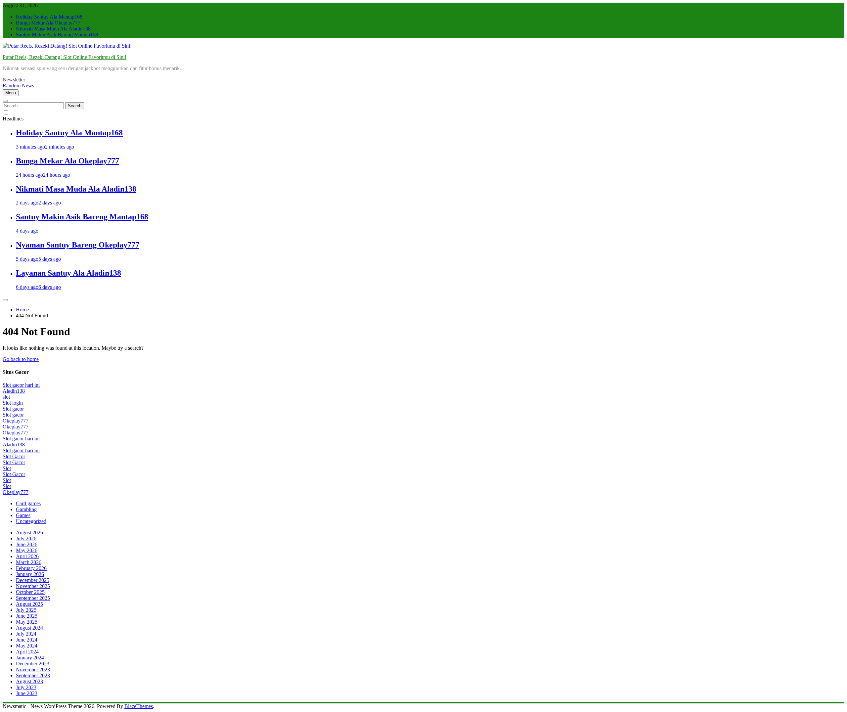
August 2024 (29, 628)
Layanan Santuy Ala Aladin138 (68, 273)
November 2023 (33, 669)
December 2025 (32, 580)
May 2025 (26, 622)
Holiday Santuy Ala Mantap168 (49, 17)
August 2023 (29, 681)
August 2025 (29, 604)
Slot (7, 468)
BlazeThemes (138, 706)
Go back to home (21, 359)
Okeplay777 (15, 420)
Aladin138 (14, 391)
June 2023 (26, 693)
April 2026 (27, 556)
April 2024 (27, 651)
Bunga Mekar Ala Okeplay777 (48, 22)
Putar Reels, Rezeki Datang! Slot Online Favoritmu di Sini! (64, 57)
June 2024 (26, 640)
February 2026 (31, 568)
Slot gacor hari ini (21, 385)
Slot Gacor (14, 456)
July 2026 (26, 538)
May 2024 (26, 645)
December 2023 (32, 663)
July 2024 (26, 634)
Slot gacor (13, 409)
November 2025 (33, 586)
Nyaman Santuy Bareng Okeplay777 (77, 245)
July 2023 (26, 687)
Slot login (13, 403)
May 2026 (26, 550)
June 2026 (26, 544)
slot (6, 397)
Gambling (26, 509)
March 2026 (28, 562)
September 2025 (33, 598)
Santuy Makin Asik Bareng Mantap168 (57, 34)
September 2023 (33, 675)
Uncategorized (31, 521)
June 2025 (26, 616)
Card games (28, 503)
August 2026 (29, 532)
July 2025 (26, 610)
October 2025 (30, 592)
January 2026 (30, 574)
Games (23, 515)
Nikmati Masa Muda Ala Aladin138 (53, 28)
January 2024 (30, 657)
